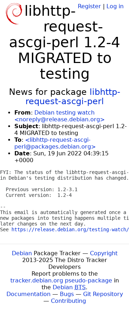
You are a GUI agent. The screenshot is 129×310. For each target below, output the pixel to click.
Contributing (68, 300)
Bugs (67, 294)
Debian (22, 253)
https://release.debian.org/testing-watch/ (70, 229)
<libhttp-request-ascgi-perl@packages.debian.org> (55, 143)
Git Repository (103, 294)
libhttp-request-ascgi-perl (72, 96)
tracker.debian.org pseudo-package (61, 280)
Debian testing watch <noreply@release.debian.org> (59, 116)
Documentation (28, 294)
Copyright (104, 253)
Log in (115, 6)
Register (89, 6)
